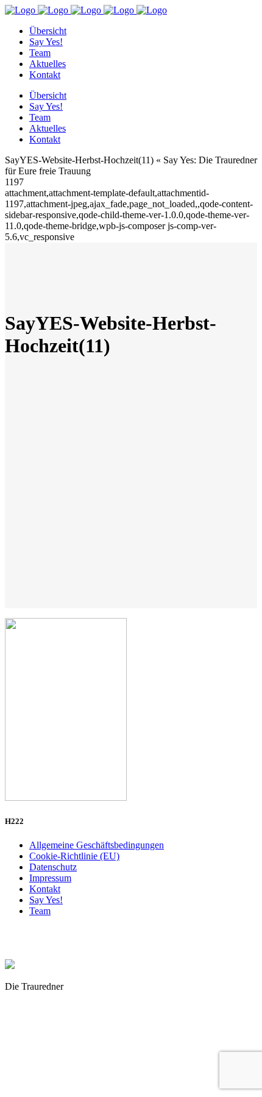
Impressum (50, 878)
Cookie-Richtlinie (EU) (74, 856)
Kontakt (44, 889)
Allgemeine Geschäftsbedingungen (96, 845)
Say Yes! (46, 900)
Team (40, 911)
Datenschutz (53, 867)
